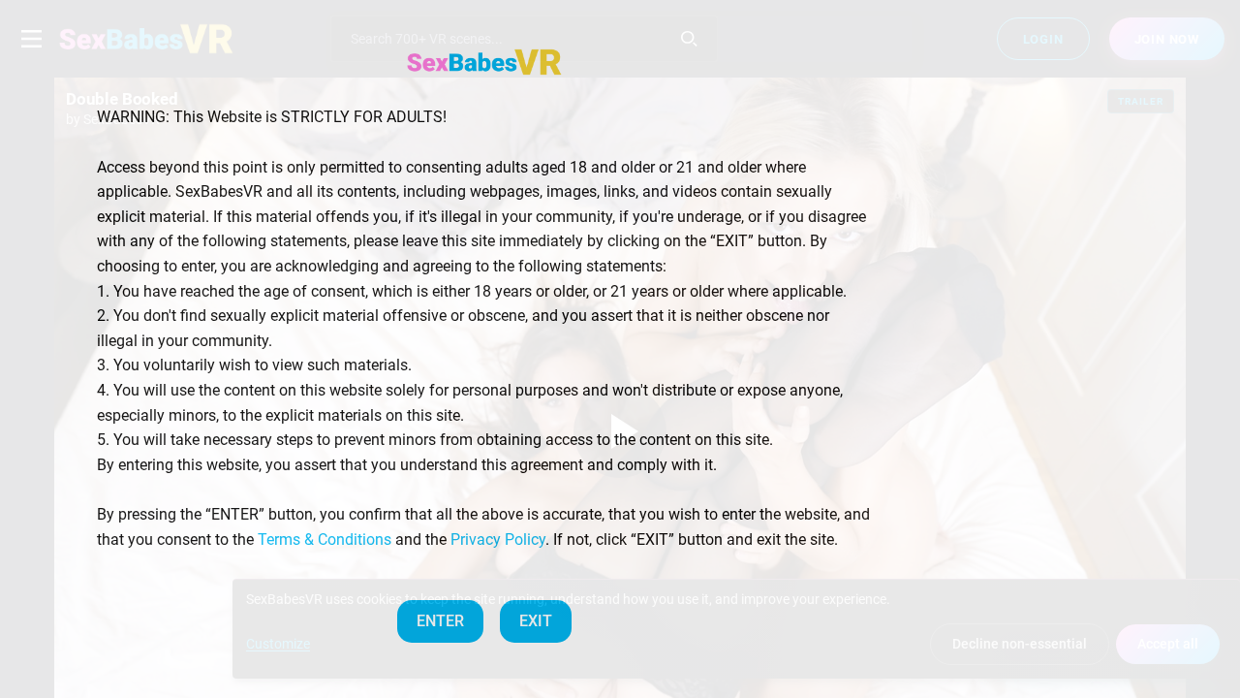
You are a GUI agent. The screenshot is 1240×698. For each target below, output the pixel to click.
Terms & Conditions (324, 539)
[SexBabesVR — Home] (484, 62)
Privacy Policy (497, 539)
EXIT (535, 621)
